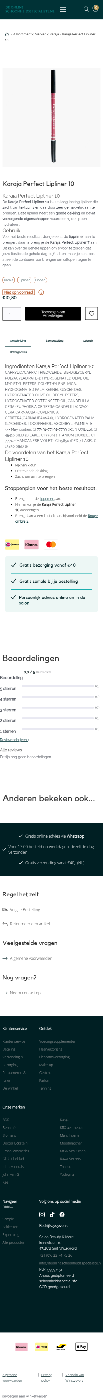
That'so (65, 1166)
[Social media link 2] (52, 1214)
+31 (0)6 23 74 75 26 (55, 1255)
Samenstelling (55, 340)
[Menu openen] (63, 9)
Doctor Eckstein (15, 1143)
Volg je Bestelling (25, 909)
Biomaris (9, 1135)
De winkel (10, 1088)
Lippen (40, 280)
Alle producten (13, 1242)
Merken (40, 34)
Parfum (44, 1080)
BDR (5, 1119)
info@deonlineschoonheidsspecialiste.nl (70, 1263)
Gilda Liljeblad (13, 1158)
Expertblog (10, 1234)
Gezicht (45, 1072)
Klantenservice (13, 1041)
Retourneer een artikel (30, 924)
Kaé (5, 1182)
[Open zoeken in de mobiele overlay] (83, 9)
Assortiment (22, 34)
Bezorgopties (18, 352)
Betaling (8, 1049)
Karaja (54, 34)
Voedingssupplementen (57, 1041)
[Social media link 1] (42, 1214)
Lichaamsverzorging (54, 1057)
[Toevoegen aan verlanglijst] (91, 313)
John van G (10, 1174)
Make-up (46, 1064)
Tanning (45, 1088)
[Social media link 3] (62, 1214)
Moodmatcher (71, 1143)
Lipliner (24, 280)
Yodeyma (67, 1174)
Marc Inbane (70, 1135)
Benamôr (9, 1127)
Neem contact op (25, 993)
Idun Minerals (13, 1166)
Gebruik (88, 340)
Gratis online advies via (54, 836)
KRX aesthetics (71, 1127)
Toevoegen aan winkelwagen (53, 313)
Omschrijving (18, 340)
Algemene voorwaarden (31, 958)
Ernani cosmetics (15, 1151)
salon (24, 603)
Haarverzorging (50, 1049)
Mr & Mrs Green (73, 1151)
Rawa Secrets (70, 1158)
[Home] (7, 34)
